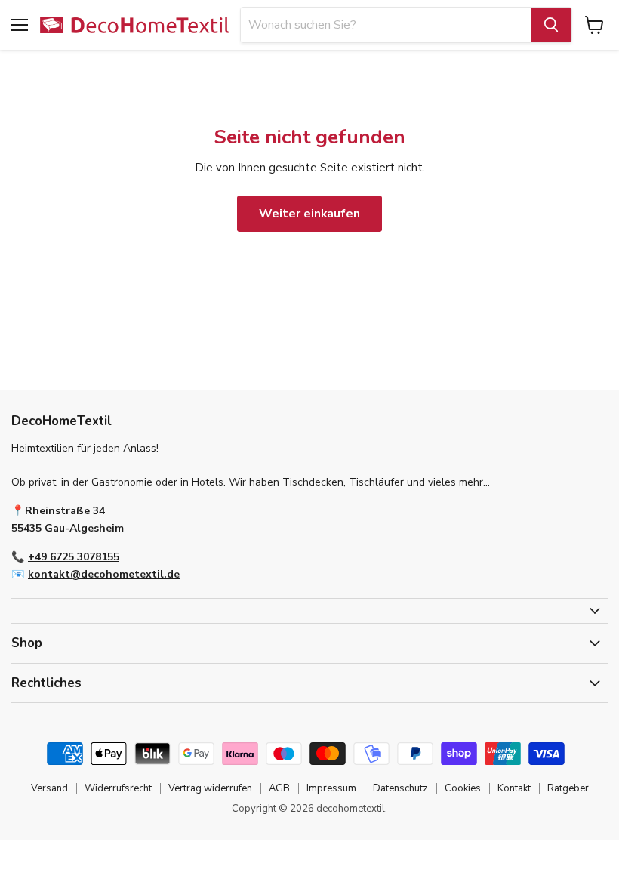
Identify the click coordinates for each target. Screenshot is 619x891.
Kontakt (514, 788)
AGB (279, 788)
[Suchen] (551, 25)
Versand (49, 788)
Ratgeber (568, 788)
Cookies (463, 788)
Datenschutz (400, 788)
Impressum (331, 788)
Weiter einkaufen (309, 213)
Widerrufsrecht (118, 788)
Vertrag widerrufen (210, 788)
